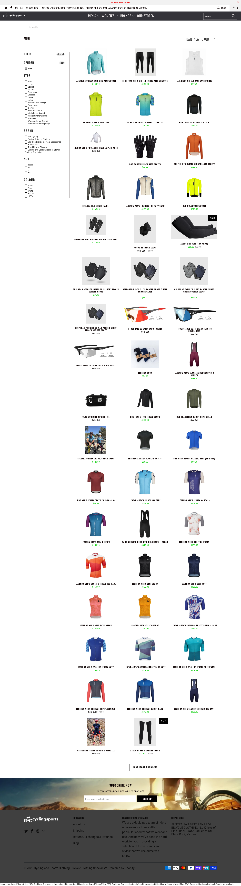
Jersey (30, 89)
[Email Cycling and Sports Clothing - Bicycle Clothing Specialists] (21, 8)
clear (62, 63)
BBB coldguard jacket (194, 187)
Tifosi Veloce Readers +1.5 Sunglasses (96, 350)
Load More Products (145, 767)
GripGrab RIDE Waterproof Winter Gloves (96, 225)
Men (29, 69)
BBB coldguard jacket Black (194, 104)
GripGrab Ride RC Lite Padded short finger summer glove (145, 271)
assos (30, 165)
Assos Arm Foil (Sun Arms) (194, 227)
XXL (29, 173)
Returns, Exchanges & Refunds (93, 837)
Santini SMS (33, 144)
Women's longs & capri (37, 121)
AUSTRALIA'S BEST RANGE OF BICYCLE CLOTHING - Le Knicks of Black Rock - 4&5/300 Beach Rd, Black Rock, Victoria (94, 8)
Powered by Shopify (122, 868)
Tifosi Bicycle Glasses (37, 147)
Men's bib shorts (34, 110)
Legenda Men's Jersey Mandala (194, 482)
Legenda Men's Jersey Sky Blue (145, 482)
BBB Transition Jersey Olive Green (194, 398)
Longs (30, 84)
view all (60, 54)
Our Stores (145, 15)
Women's (108, 15)
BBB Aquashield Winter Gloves (145, 146)
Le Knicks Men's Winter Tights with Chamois (145, 62)
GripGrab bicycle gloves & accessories (44, 142)
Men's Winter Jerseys (36, 103)
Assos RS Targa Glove (145, 229)
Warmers (31, 118)
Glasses (31, 95)
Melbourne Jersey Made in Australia (96, 732)
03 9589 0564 (32, 8)
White (30, 191)
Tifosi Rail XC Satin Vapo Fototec (145, 314)
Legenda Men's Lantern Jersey (194, 524)
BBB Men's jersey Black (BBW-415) (145, 440)
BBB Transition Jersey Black (145, 398)
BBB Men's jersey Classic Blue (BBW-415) (194, 440)
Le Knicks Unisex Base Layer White (194, 62)
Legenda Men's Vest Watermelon (96, 607)
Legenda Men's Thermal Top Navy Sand (145, 187)
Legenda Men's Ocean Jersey (96, 524)
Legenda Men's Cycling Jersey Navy (96, 649)
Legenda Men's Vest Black (145, 565)
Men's (92, 15)
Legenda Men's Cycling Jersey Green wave (194, 649)
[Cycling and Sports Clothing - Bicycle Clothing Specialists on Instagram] (16, 8)
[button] (141, 295)
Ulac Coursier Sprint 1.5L (96, 398)
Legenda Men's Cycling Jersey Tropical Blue (194, 607)
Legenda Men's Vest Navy (194, 565)
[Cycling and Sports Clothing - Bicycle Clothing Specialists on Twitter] (5, 8)
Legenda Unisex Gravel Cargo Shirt (96, 440)
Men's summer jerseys (37, 116)
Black (30, 186)
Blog (76, 843)
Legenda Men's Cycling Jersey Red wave (96, 565)
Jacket (30, 87)
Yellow (30, 193)
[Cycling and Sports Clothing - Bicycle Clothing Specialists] (21, 15)
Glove (30, 97)
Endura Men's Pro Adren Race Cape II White (96, 137)
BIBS (29, 82)
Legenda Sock (145, 354)
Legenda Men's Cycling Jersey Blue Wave (145, 649)
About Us (79, 824)
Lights (30, 100)
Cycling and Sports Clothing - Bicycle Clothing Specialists (42, 151)
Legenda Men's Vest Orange (145, 607)
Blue (29, 188)
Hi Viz (30, 196)
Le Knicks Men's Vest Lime (96, 104)
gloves (30, 108)
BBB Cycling (32, 137)
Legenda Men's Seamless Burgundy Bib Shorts (194, 354)
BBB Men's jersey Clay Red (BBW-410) (96, 482)
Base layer (32, 92)
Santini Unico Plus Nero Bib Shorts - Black (145, 524)
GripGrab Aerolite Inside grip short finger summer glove (96, 271)
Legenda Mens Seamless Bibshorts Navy (194, 690)
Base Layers (32, 105)
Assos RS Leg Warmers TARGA (145, 732)
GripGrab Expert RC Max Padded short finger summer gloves (194, 271)
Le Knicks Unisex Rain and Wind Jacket (96, 62)
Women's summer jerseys (38, 124)
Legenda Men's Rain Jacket (96, 187)
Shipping (78, 830)
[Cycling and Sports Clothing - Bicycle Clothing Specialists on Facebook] (11, 8)
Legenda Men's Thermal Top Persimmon (96, 690)
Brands (125, 15)
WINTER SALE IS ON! (120, 2)
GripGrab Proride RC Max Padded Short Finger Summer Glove (96, 314)
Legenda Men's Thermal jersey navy (145, 690)
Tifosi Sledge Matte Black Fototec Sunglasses (194, 314)
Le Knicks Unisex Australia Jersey (145, 104)
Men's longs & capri (36, 113)
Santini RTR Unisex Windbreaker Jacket (194, 146)
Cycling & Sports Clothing (38, 139)
